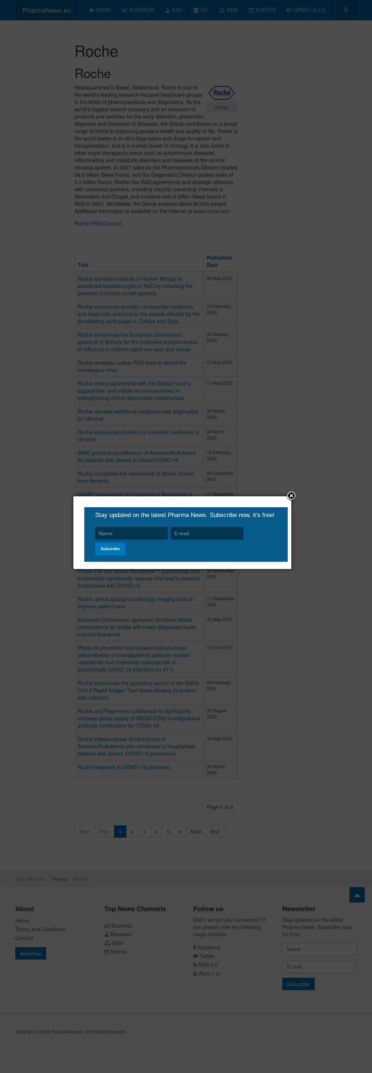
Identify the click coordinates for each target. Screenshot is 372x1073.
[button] (291, 496)
